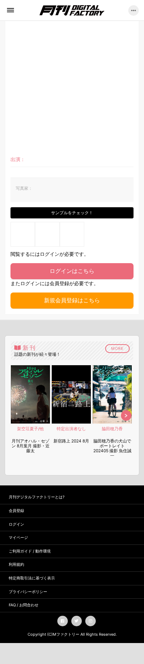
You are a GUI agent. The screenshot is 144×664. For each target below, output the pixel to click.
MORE (117, 348)
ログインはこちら (72, 270)
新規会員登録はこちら (72, 300)
